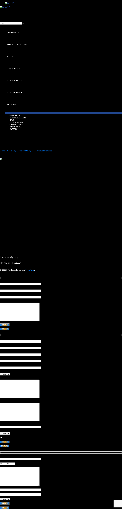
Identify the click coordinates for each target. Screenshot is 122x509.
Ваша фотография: (8, 372)
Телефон (4, 487)
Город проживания (8, 346)
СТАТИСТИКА (14, 92)
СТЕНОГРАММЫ (16, 80)
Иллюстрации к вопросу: (10, 431)
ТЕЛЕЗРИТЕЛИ (15, 68)
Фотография (5, 497)
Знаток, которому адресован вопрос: (16, 295)
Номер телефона (7, 359)
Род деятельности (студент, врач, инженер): (19, 352)
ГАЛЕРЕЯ (12, 104)
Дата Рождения (7, 461)
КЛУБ (10, 56)
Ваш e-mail (4, 288)
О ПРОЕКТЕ (13, 32)
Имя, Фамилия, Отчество (11, 282)
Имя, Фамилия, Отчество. (11, 339)
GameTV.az (29, 270)
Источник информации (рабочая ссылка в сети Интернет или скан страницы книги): (36, 424)
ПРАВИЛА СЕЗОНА (17, 44)
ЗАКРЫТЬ (4, 329)
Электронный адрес (8, 492)
